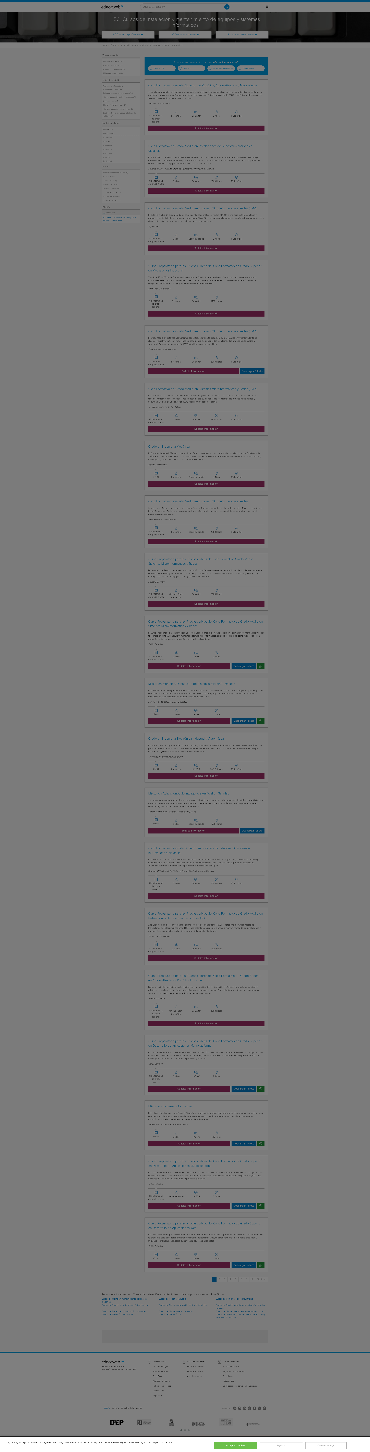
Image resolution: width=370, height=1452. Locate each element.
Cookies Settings (326, 1445)
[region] (185, 1444)
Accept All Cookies (235, 1445)
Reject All (281, 1445)
